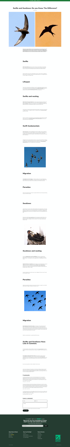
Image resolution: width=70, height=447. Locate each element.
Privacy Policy (39, 433)
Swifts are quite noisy (25, 131)
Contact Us (24, 433)
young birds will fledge (44, 110)
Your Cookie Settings (25, 437)
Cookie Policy (39, 436)
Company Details (40, 438)
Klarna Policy (39, 437)
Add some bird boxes (32, 370)
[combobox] (37, 2)
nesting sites (41, 102)
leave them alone (42, 356)
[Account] (58, 3)
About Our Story (11, 433)
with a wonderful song (32, 217)
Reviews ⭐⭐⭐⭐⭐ (11, 434)
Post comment (26, 410)
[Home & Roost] (14, 3)
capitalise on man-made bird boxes (40, 264)
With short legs (25, 211)
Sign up (46, 425)
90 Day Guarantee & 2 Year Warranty (28, 436)
